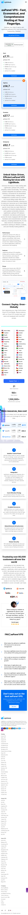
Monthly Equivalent (18, 44)
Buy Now (14, 706)
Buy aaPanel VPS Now (14, 35)
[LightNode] (6, 2)
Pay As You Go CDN (5, 897)
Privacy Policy (4, 891)
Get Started (14, 76)
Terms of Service (4, 895)
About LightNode (4, 887)
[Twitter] (2, 910)
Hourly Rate (9, 45)
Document (3, 899)
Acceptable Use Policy (6, 893)
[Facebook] (5, 910)
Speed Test (13, 381)
